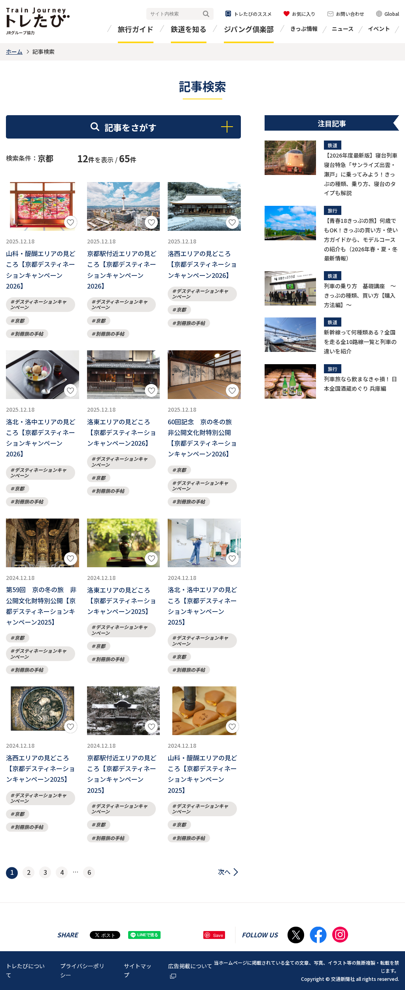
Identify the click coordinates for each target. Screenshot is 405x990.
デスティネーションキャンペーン (38, 304)
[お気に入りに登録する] (70, 222)
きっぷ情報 (304, 28)
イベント (379, 28)
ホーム (14, 51)
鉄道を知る (188, 29)
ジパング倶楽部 (249, 29)
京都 (19, 320)
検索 (206, 14)
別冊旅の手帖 (29, 333)
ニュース (343, 28)
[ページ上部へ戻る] (391, 919)
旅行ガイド (135, 29)
